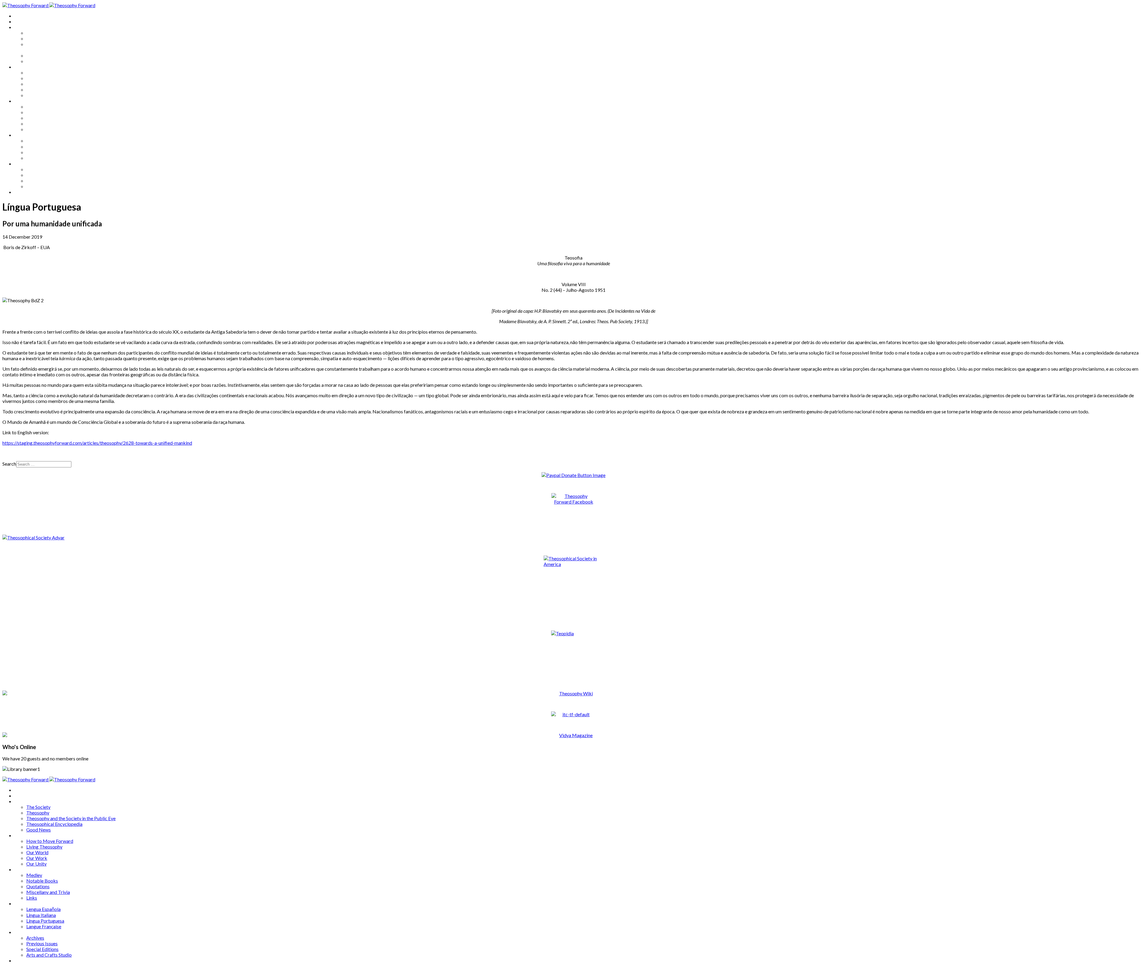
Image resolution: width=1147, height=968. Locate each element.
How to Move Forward (49, 72)
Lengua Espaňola (43, 140)
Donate (22, 192)
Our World (37, 84)
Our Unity (36, 95)
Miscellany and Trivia (48, 123)
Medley (34, 106)
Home (20, 16)
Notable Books (42, 112)
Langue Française (43, 158)
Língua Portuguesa (45, 152)
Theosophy (37, 38)
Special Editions (42, 180)
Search (9, 464)
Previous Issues (42, 175)
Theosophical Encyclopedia (54, 55)
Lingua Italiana (41, 146)
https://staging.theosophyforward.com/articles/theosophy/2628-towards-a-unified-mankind (97, 443)
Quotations (38, 118)
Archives (23, 163)
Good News (38, 61)
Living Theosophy (44, 78)
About (20, 21)
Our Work (36, 89)
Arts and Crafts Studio (49, 186)
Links (31, 129)
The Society (38, 33)
